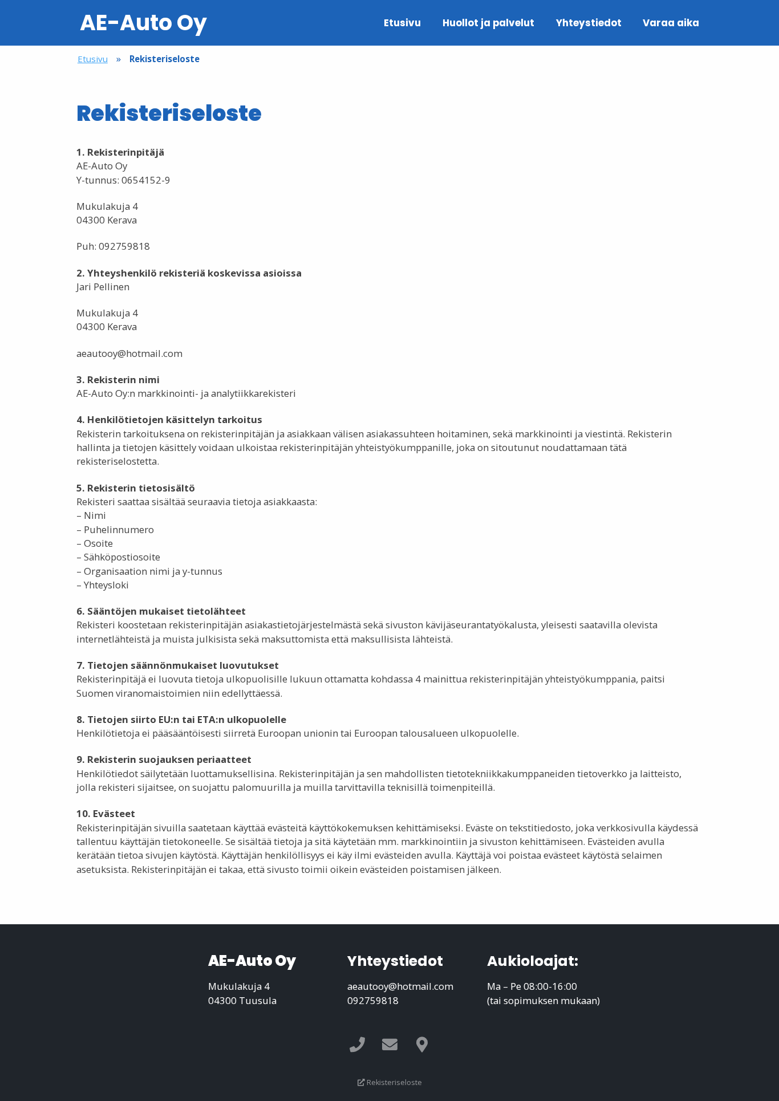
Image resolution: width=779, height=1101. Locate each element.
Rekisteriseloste (393, 1082)
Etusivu (402, 23)
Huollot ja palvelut (488, 23)
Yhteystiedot (589, 23)
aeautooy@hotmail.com (400, 986)
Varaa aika (671, 23)
